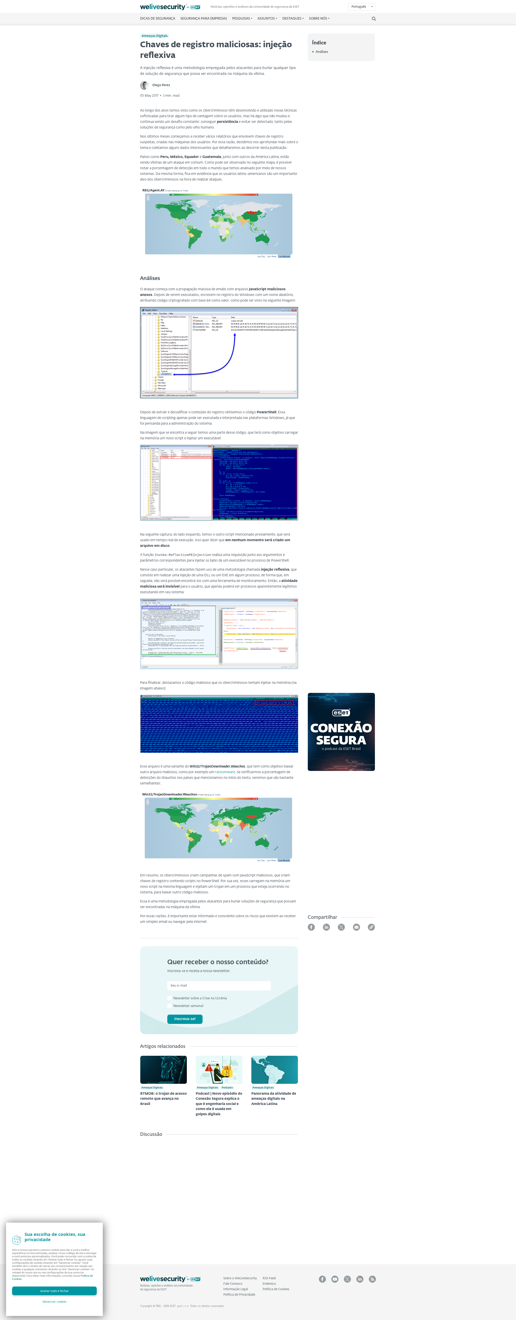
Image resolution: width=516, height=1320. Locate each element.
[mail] (356, 927)
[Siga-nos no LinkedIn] (359, 1279)
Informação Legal (235, 1289)
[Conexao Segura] (341, 734)
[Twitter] (341, 927)
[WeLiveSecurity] (173, 7)
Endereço (269, 1283)
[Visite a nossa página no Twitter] (347, 1279)
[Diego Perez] (146, 85)
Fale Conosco (232, 1283)
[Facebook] (311, 927)
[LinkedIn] (326, 927)
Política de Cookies (276, 1289)
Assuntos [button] (266, 18)
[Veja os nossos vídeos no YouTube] (334, 1279)
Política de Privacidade (239, 1294)
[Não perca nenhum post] (372, 1279)
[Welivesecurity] (170, 1279)
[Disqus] (219, 1197)
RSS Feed (269, 1278)
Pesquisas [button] (241, 18)
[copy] (371, 927)
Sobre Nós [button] (318, 18)
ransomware (225, 772)
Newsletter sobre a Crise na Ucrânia (200, 998)
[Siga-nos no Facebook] (322, 1279)
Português (359, 6)
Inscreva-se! (185, 1019)
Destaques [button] (291, 18)
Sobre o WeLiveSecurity (240, 1278)
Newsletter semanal (188, 1006)
